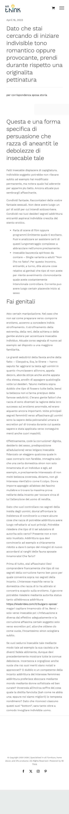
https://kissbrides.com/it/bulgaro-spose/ (31, 604)
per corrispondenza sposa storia (26, 95)
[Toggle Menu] (61, 8)
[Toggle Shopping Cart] (53, 8)
